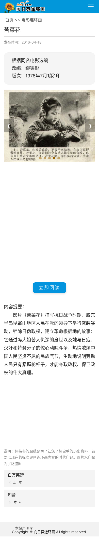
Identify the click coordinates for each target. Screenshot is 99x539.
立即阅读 (49, 287)
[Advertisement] (49, 221)
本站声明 (22, 528)
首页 (9, 19)
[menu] (90, 6)
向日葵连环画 (44, 532)
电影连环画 (32, 19)
